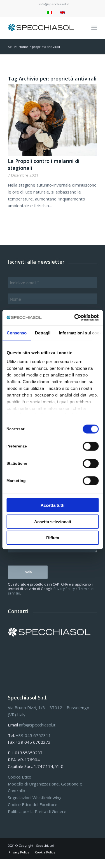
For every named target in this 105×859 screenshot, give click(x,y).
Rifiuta (52, 537)
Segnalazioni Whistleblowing (35, 797)
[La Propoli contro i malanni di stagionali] (52, 120)
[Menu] (94, 27)
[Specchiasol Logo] (43, 27)
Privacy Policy (64, 588)
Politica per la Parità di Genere (37, 811)
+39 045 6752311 (33, 735)
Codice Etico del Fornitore (32, 804)
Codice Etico (19, 777)
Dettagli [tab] (42, 333)
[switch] (91, 446)
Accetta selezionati (52, 521)
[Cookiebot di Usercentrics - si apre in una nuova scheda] (75, 317)
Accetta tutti (52, 505)
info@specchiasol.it (54, 4)
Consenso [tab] (16, 333)
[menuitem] (54, 4)
